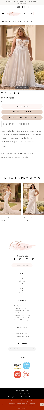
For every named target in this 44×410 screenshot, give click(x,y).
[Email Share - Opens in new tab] (18, 93)
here (25, 408)
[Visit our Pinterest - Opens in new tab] (27, 258)
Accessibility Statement (28, 397)
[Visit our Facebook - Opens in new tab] (14, 258)
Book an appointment (22, 265)
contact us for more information (17, 157)
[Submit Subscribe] (33, 349)
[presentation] (10, 199)
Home (5, 21)
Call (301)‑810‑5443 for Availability (22, 117)
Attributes (24, 124)
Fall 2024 (30, 21)
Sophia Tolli (17, 21)
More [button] (4, 146)
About (22, 288)
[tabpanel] (22, 57)
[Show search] (25, 14)
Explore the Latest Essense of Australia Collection (22, 3)
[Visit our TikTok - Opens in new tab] (33, 258)
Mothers (22, 281)
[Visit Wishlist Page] (30, 14)
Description (9, 124)
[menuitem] (3, 13)
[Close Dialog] (1, 404)
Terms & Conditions (26, 394)
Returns (14, 394)
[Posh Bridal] (13, 14)
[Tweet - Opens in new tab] (10, 93)
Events (22, 286)
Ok (42, 405)
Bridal (22, 279)
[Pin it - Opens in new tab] (14, 93)
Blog (22, 290)
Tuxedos (22, 283)
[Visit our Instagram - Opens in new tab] (20, 258)
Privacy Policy (12, 397)
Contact (22, 293)
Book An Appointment (22, 112)
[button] (3, 13)
